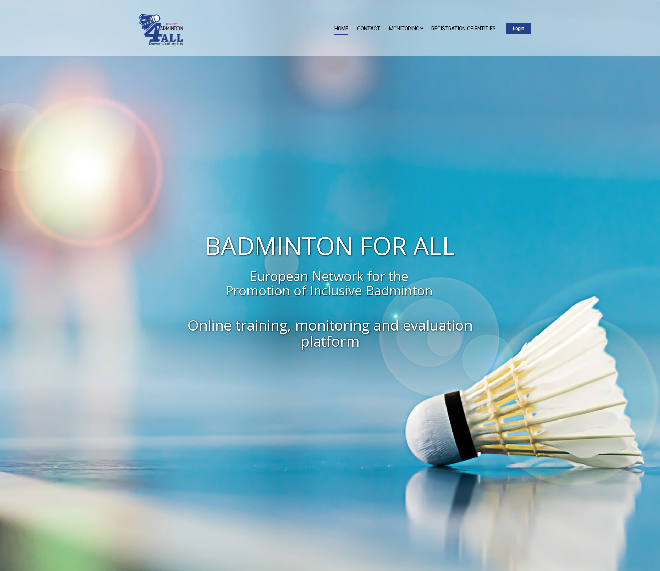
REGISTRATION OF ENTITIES (463, 28)
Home (341, 28)
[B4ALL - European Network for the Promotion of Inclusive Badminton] (158, 32)
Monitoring (404, 28)
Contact (368, 28)
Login (518, 28)
